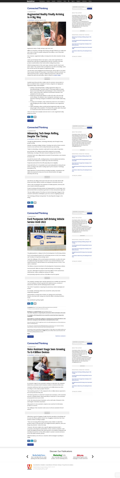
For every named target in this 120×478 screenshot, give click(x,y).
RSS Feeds (55, 465)
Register (78, 1)
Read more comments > (61, 336)
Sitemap (59, 465)
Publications (42, 1)
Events (48, 1)
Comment (30, 120)
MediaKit (43, 465)
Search (68, 1)
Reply (28, 333)
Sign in (73, 1)
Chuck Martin (31, 20)
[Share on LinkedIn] (32, 117)
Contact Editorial (49, 465)
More (65, 1)
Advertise (84, 1)
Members (59, 1)
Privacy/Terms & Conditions (67, 465)
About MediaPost (36, 465)
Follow (90, 1)
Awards (53, 1)
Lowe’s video (57, 75)
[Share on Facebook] (28, 117)
